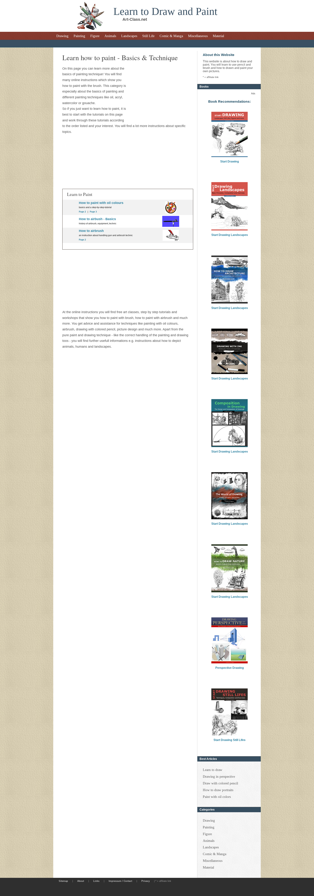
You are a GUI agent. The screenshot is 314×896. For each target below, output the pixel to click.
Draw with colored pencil (220, 783)
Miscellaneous (198, 36)
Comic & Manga (171, 36)
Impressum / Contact (120, 881)
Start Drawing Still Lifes (229, 740)
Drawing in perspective (219, 776)
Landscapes (129, 36)
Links (96, 881)
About (80, 881)
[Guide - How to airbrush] (170, 226)
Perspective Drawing (229, 667)
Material (218, 36)
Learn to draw (212, 770)
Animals (110, 36)
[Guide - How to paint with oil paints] (170, 212)
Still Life (148, 36)
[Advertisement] (159, 91)
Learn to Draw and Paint (165, 11)
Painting (79, 36)
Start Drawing (229, 161)
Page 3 (93, 211)
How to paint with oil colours (101, 203)
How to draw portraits (218, 790)
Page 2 (82, 211)
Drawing (62, 36)
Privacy (145, 881)
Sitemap (63, 881)
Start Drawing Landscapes (229, 234)
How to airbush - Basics (97, 219)
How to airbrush (91, 231)
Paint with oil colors (217, 797)
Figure (94, 36)
